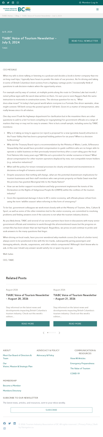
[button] (43, 332)
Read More (28, 323)
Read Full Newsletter (85, 40)
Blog (17, 15)
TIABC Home (7, 15)
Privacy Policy (85, 424)
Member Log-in (90, 2)
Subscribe (51, 410)
